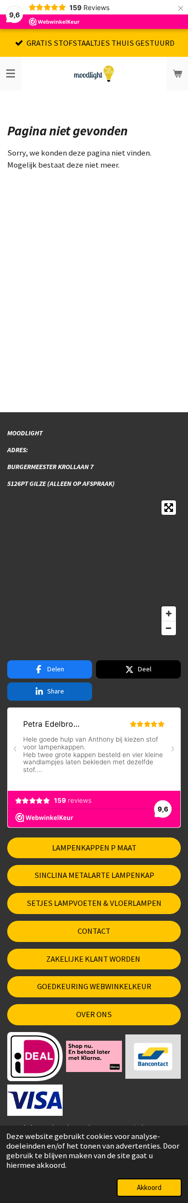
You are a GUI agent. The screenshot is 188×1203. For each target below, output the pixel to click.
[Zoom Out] (168, 628)
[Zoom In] (168, 613)
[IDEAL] (35, 1056)
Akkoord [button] (149, 1187)
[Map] (94, 568)
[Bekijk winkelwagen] (177, 74)
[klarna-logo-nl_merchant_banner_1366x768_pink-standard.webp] (94, 1056)
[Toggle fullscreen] (168, 507)
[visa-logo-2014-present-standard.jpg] (35, 1100)
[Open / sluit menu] (10, 74)
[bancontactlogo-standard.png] (152, 1056)
